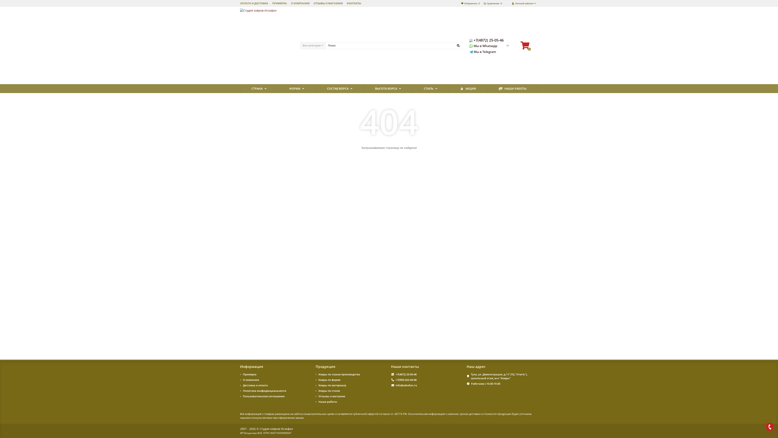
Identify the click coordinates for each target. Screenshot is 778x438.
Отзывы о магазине (331, 396)
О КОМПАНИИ (300, 3)
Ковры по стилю (329, 391)
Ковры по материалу (332, 385)
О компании (251, 380)
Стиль (428, 88)
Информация (251, 366)
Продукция (325, 366)
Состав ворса (337, 88)
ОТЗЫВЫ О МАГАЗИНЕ (328, 3)
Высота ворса (386, 88)
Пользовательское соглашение (263, 396)
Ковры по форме (329, 380)
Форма (294, 88)
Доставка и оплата (255, 385)
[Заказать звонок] (770, 427)
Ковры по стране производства (339, 374)
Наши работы (515, 88)
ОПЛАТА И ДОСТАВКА (254, 3)
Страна (257, 88)
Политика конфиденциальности (264, 391)
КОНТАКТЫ (354, 3)
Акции (471, 88)
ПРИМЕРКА (279, 3)
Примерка (249, 374)
